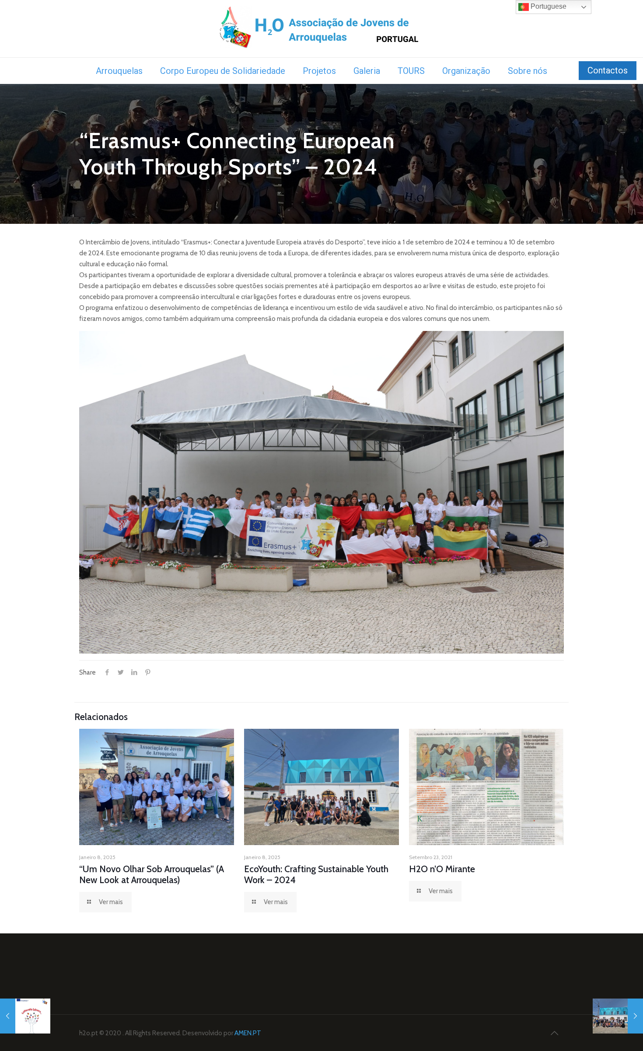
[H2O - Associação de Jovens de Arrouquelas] (321, 28)
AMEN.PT (247, 1033)
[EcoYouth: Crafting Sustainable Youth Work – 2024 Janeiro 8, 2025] (618, 1016)
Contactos (607, 70)
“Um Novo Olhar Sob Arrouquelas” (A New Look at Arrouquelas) (151, 874)
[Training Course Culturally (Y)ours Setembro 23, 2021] (25, 1016)
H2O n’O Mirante (442, 868)
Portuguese (547, 6)
